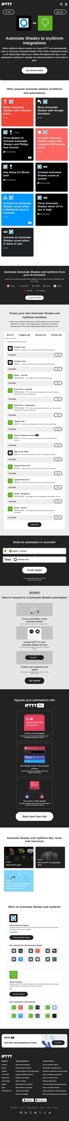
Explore (5, 1061)
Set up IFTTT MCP (34, 298)
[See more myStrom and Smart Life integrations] (51, 1007)
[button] (66, 4)
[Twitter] (40, 1112)
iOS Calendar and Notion (23, 1068)
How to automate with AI (50, 1064)
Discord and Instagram (23, 1064)
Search (4, 1084)
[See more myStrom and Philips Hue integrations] (34, 1007)
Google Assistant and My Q (24, 1074)
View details (12, 355)
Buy (10, 988)
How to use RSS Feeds (50, 1078)
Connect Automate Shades (21, 937)
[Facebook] (21, 1112)
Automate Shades (23, 38)
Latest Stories (48, 1061)
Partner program (32, 1107)
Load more (34, 524)
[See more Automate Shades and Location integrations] (17, 959)
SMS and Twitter (21, 1081)
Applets (4, 1071)
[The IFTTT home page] (7, 4)
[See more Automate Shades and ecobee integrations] (51, 959)
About (55, 1107)
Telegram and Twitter (22, 1091)
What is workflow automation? (52, 1074)
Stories (4, 1068)
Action (18, 349)
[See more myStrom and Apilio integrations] (34, 1015)
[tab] (10, 335)
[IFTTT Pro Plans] (37, 435)
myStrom (54, 38)
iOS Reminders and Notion (24, 1084)
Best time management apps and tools (55, 1071)
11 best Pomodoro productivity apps (54, 1084)
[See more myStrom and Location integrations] (17, 1015)
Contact (42, 1107)
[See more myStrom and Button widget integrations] (17, 1007)
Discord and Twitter (22, 1094)
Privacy (49, 1107)
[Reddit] (49, 1112)
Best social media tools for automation (55, 1094)
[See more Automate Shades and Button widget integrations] (34, 950)
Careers (22, 1107)
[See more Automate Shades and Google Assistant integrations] (51, 950)
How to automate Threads (51, 1087)
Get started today (34, 70)
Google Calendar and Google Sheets (27, 1071)
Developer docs (7, 1091)
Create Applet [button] (34, 570)
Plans (3, 1087)
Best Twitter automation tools (52, 1068)
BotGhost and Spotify (22, 1078)
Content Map (6, 1081)
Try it (58, 355)
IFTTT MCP (5, 1074)
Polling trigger (20, 378)
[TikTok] (44, 1112)
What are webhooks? (49, 1081)
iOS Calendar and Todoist (24, 1087)
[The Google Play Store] (41, 1100)
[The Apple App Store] (28, 1100)
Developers (14, 1107)
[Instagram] (30, 1112)
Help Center (5, 1078)
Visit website (13, 932)
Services (4, 1064)
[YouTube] (35, 1112)
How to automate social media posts (54, 1091)
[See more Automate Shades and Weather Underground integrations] (17, 950)
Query (17, 438)
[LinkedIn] (25, 1112)
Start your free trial (34, 816)
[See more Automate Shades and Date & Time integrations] (34, 959)
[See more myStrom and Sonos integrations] (51, 1015)
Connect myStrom (18, 994)
